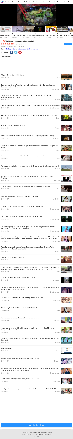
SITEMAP (36, 436)
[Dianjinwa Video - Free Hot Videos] (5, 2)
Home (14, 2)
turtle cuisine (21, 49)
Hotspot (27, 2)
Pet (65, 2)
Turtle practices (11, 49)
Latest (20, 2)
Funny (45, 2)
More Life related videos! (36, 425)
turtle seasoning (32, 49)
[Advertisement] (36, 64)
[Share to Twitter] (16, 52)
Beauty (59, 2)
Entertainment (36, 2)
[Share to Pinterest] (20, 52)
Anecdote (52, 2)
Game (70, 2)
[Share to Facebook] (11, 52)
